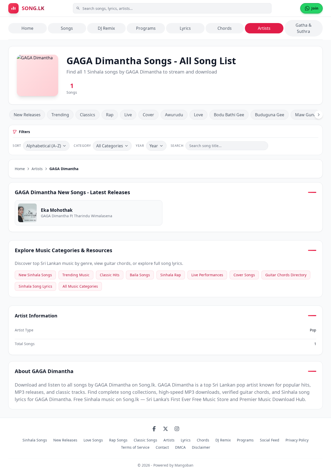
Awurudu (174, 115)
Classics (87, 115)
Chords (224, 28)
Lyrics (185, 28)
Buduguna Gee (269, 115)
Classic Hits (109, 274)
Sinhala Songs (34, 440)
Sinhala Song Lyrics (35, 286)
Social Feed (269, 440)
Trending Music (75, 274)
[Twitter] (165, 428)
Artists (264, 28)
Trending (60, 115)
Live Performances (207, 274)
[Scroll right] (318, 115)
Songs (67, 28)
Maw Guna (305, 115)
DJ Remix (106, 28)
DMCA (180, 447)
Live (128, 115)
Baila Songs (140, 274)
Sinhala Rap (170, 274)
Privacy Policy (297, 440)
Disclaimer (201, 447)
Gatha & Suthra (304, 28)
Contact (162, 447)
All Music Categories (80, 286)
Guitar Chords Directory (285, 274)
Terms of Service (135, 447)
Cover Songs (244, 274)
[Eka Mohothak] (88, 212)
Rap (110, 115)
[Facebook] (154, 428)
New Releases (27, 115)
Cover (148, 115)
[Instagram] (176, 428)
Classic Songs (145, 440)
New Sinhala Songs (35, 274)
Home (27, 28)
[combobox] (172, 8)
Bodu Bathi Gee (229, 115)
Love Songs (93, 440)
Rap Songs (118, 440)
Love (198, 115)
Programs (146, 28)
